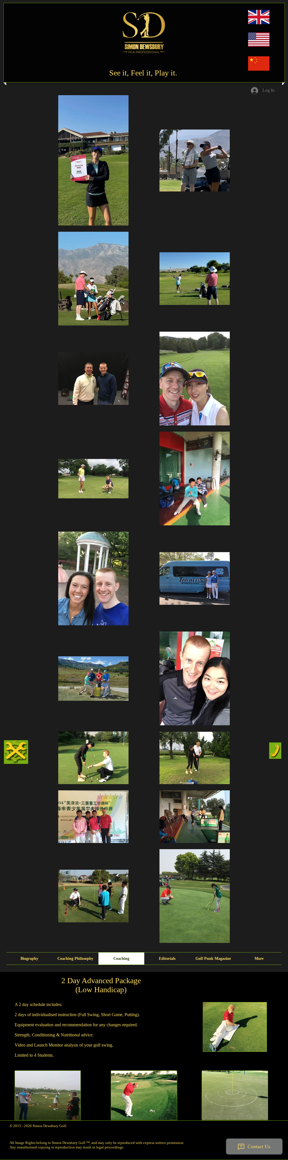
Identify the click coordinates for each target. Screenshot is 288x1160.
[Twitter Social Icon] (268, 1124)
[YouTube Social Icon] (258, 1124)
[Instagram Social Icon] (247, 1124)
